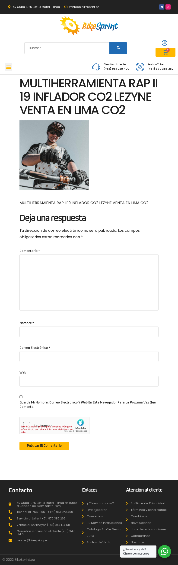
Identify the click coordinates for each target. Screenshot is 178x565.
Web (22, 372)
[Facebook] (161, 7)
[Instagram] (168, 7)
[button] (8, 67)
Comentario (29, 251)
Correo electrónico (34, 348)
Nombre (26, 323)
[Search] (118, 48)
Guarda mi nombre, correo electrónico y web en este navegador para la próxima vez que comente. (87, 405)
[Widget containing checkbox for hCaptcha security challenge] (54, 425)
